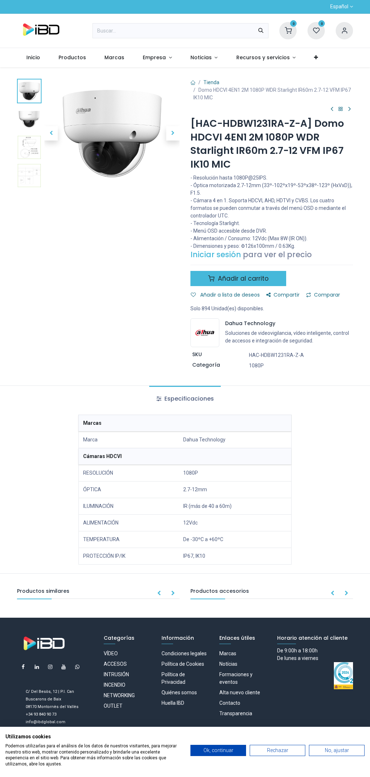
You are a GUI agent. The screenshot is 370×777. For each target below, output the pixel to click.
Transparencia (235, 713)
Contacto (229, 703)
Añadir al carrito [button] (242, 278)
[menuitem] (33, 57)
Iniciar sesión (215, 254)
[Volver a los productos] (340, 109)
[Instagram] (50, 667)
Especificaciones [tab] (188, 398)
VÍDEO (111, 653)
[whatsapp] (77, 667)
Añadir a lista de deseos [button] (229, 294)
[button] (51, 133)
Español (339, 6)
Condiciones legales (184, 653)
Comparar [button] (327, 294)
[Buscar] (261, 30)
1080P (256, 365)
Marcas (227, 653)
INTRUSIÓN (116, 674)
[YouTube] (64, 667)
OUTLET (113, 706)
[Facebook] (23, 667)
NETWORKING (119, 695)
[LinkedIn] (37, 667)
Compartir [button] (287, 294)
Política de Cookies (183, 664)
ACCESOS (115, 664)
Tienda (211, 82)
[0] (288, 30)
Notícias (228, 664)
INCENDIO (114, 685)
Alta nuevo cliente (239, 692)
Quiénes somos (179, 692)
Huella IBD (173, 703)
